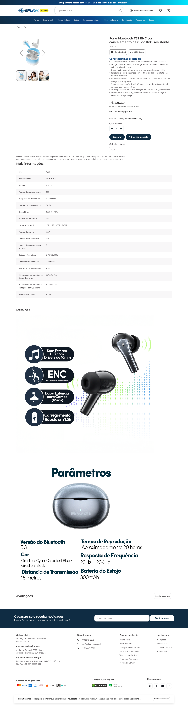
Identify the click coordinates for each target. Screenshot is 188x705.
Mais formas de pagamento (121, 111)
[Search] (121, 10)
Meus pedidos (125, 643)
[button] (21, 53)
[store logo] (33, 10)
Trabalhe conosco (164, 647)
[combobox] (89, 10)
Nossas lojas (162, 643)
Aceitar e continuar (161, 699)
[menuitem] (36, 20)
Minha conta (124, 640)
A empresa (161, 640)
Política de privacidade (119, 699)
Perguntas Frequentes (128, 659)
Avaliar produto (162, 596)
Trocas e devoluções (128, 655)
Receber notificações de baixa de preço (126, 118)
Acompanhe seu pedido (129, 647)
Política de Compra (127, 663)
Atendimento (162, 651)
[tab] (94, 164)
